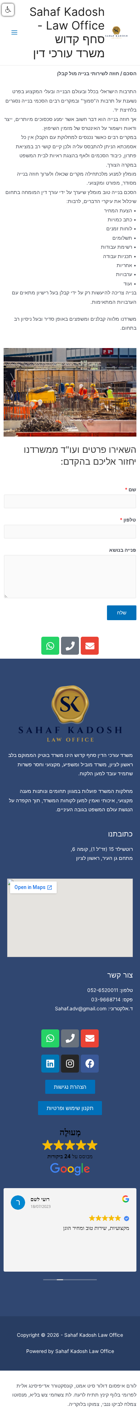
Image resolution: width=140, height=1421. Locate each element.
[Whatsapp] (50, 646)
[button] (8, 10)
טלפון (128, 520)
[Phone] (70, 646)
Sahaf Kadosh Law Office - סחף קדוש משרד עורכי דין (67, 32)
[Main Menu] (14, 32)
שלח (121, 612)
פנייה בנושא (122, 550)
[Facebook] (90, 1064)
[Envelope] (90, 646)
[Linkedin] (50, 1064)
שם (130, 489)
